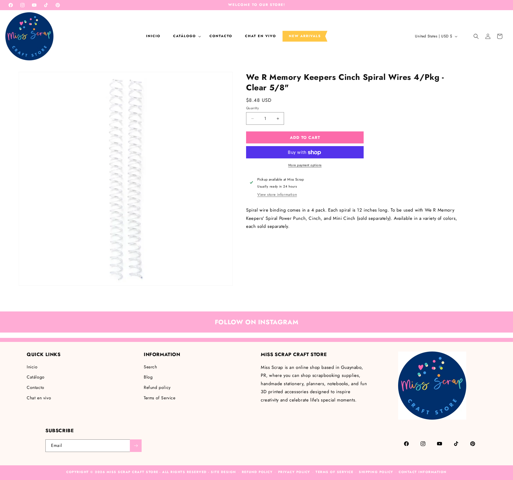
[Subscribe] (136, 445)
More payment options (305, 165)
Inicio (32, 367)
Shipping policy (376, 472)
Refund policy (157, 387)
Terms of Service (160, 398)
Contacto (35, 387)
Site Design (223, 472)
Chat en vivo (39, 398)
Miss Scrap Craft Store (132, 472)
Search (150, 367)
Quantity (252, 108)
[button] (185, 36)
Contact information (423, 472)
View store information (277, 194)
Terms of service (334, 472)
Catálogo (36, 377)
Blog (148, 377)
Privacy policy (294, 472)
